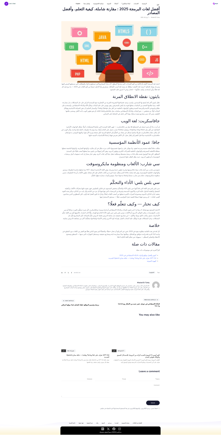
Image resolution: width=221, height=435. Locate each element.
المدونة (109, 4)
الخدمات (136, 4)
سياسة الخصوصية (98, 4)
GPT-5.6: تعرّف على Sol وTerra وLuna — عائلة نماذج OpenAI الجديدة (132, 258)
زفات (97, 423)
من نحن (109, 423)
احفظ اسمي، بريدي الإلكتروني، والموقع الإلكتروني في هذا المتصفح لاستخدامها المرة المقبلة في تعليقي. (129, 408)
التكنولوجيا (151, 272)
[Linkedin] (62, 272)
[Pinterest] (65, 272)
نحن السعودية (90, 423)
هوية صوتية (81, 423)
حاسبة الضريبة (72, 423)
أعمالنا (116, 4)
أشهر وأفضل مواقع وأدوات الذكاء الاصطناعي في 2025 (137, 255)
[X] (68, 272)
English (78, 4)
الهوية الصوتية (151, 261)
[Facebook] (71, 272)
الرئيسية (144, 4)
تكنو (158, 4)
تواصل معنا (87, 4)
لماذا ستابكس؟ (126, 4)
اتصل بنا (116, 423)
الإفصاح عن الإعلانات (137, 423)
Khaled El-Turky (155, 17)
